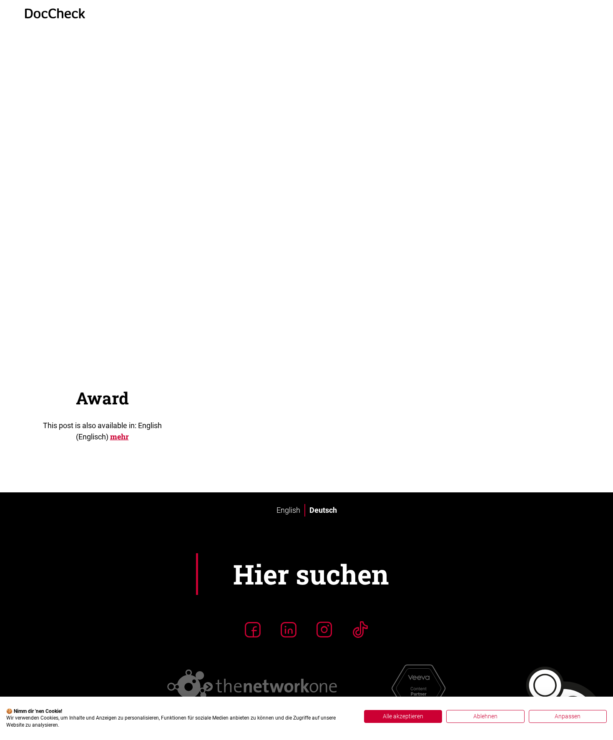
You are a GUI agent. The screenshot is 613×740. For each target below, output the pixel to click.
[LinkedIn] (288, 629)
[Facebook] (253, 629)
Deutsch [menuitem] (323, 510)
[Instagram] (324, 629)
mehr (119, 436)
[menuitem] (288, 510)
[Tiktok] (360, 629)
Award (102, 398)
